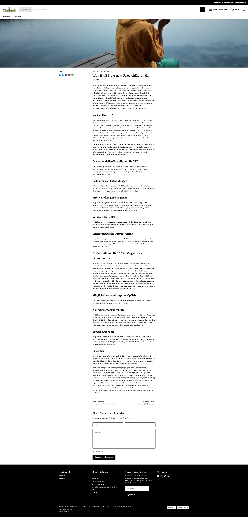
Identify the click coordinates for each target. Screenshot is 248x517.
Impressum (95, 479)
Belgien (182, 508)
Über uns (61, 507)
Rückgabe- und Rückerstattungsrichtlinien (104, 487)
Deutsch (170, 508)
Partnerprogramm (75, 507)
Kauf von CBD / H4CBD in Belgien (101, 507)
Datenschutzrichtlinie (98, 484)
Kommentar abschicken (104, 457)
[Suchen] (202, 9)
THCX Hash (17, 16)
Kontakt (243, 2)
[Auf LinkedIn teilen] (66, 75)
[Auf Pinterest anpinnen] (69, 75)
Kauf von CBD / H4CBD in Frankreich (121, 507)
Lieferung (94, 476)
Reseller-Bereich (86, 507)
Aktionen (227, 2)
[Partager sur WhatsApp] (72, 75)
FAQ (238, 2)
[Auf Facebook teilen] (60, 75)
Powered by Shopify (64, 511)
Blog (233, 2)
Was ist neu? (218, 2)
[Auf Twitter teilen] (63, 75)
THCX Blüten (6, 16)
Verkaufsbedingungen (98, 481)
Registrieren (131, 495)
